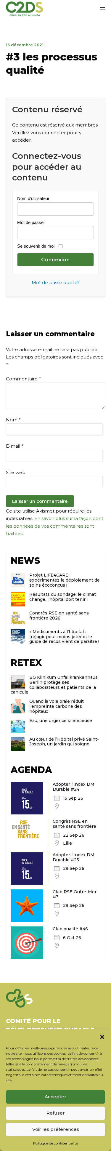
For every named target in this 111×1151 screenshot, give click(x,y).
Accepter (55, 1096)
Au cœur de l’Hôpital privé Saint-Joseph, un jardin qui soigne (64, 742)
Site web (15, 472)
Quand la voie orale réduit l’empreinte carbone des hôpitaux (56, 706)
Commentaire (23, 379)
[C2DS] (24, 9)
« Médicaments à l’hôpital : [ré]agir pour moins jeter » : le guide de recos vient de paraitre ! (64, 636)
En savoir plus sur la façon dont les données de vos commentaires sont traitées (54, 526)
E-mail (14, 446)
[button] (102, 1037)
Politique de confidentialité (55, 1143)
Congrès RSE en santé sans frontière (74, 824)
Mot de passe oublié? (56, 282)
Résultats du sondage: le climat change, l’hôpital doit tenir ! (62, 597)
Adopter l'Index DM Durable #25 (73, 857)
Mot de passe (30, 222)
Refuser (55, 1113)
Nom (13, 419)
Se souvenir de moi (35, 246)
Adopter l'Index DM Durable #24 (73, 787)
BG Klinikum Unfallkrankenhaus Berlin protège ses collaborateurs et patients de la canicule (54, 685)
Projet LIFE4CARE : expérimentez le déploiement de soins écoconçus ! (64, 580)
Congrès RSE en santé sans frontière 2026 (59, 615)
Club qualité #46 (70, 928)
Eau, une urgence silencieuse (60, 720)
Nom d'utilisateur (33, 198)
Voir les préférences (55, 1129)
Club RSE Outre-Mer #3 (74, 894)
